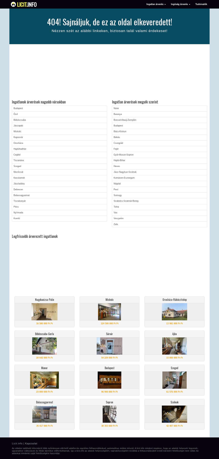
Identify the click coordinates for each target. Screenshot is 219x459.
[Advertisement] (109, 72)
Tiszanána (19, 160)
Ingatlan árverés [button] (155, 4)
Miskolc (17, 131)
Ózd (16, 114)
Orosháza (18, 143)
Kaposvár (18, 137)
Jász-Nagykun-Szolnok (125, 172)
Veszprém (119, 218)
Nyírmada (18, 212)
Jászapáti (18, 125)
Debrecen (18, 189)
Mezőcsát (18, 172)
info (27, 4)
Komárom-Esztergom (124, 178)
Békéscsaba (20, 120)
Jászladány (19, 184)
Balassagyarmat (22, 195)
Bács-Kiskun (120, 131)
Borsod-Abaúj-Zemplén (125, 120)
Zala (116, 224)
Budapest (18, 108)
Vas (115, 212)
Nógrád (117, 184)
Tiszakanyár (20, 201)
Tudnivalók (201, 4)
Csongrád (118, 143)
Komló (17, 218)
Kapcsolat (31, 443)
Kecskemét (19, 178)
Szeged (17, 166)
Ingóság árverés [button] (180, 4)
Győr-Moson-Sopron (123, 155)
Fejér (116, 149)
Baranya (118, 114)
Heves (117, 166)
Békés (117, 137)
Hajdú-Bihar (119, 160)
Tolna (116, 207)
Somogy (118, 195)
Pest (116, 189)
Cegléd (17, 155)
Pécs (16, 207)
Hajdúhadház (20, 149)
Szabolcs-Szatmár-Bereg (126, 201)
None (116, 108)
